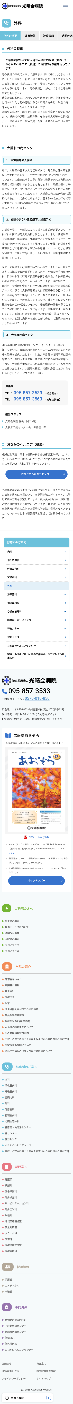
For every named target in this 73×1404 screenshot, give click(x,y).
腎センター (13, 628)
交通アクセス (12, 951)
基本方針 (9, 991)
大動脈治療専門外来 (15, 1319)
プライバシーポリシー (14, 1378)
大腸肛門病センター (15, 1331)
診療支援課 (11, 1251)
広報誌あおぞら (10, 1371)
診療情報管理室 (13, 1245)
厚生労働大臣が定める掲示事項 (21, 1009)
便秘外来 (9, 1337)
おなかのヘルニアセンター (21, 645)
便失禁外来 (11, 1343)
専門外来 (21, 1307)
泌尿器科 (12, 594)
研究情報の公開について (18, 1045)
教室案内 (41, 1363)
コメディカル (12, 1285)
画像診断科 (11, 1191)
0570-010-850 (37, 698)
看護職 (8, 1279)
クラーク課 (11, 1233)
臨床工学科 (11, 1209)
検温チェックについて (17, 927)
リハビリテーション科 (17, 1203)
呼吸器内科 (13, 568)
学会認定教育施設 (14, 1015)
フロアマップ (12, 945)
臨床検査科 (11, 1197)
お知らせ (6, 1363)
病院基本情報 (12, 985)
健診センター (14, 637)
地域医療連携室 (13, 1221)
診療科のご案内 (26, 1067)
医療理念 (9, 997)
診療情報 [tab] (30, 35)
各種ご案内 (18, 1398)
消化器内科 (13, 560)
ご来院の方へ (24, 908)
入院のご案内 (12, 939)
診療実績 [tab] (48, 35)
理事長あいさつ (13, 979)
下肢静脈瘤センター (15, 1325)
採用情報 (23, 1267)
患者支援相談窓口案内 (17, 1033)
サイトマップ (43, 1378)
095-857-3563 (28, 399)
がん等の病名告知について (19, 1027)
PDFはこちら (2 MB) (39, 837)
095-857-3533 (28, 392)
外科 (9, 585)
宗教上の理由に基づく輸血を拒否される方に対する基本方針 (35, 655)
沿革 (7, 1003)
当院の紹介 (23, 966)
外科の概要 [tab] (10, 35)
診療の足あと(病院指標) (17, 1021)
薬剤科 (8, 1185)
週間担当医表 (12, 933)
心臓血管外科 (14, 611)
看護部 (8, 1179)
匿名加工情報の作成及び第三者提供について (28, 1051)
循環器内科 (13, 603)
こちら (12, 852)
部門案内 (21, 1167)
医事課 (8, 1239)
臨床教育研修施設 (46, 1371)
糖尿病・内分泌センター (20, 620)
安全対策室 (11, 1227)
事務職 (8, 1291)
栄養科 (8, 1215)
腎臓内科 (12, 577)
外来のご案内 (12, 921)
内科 (9, 551)
